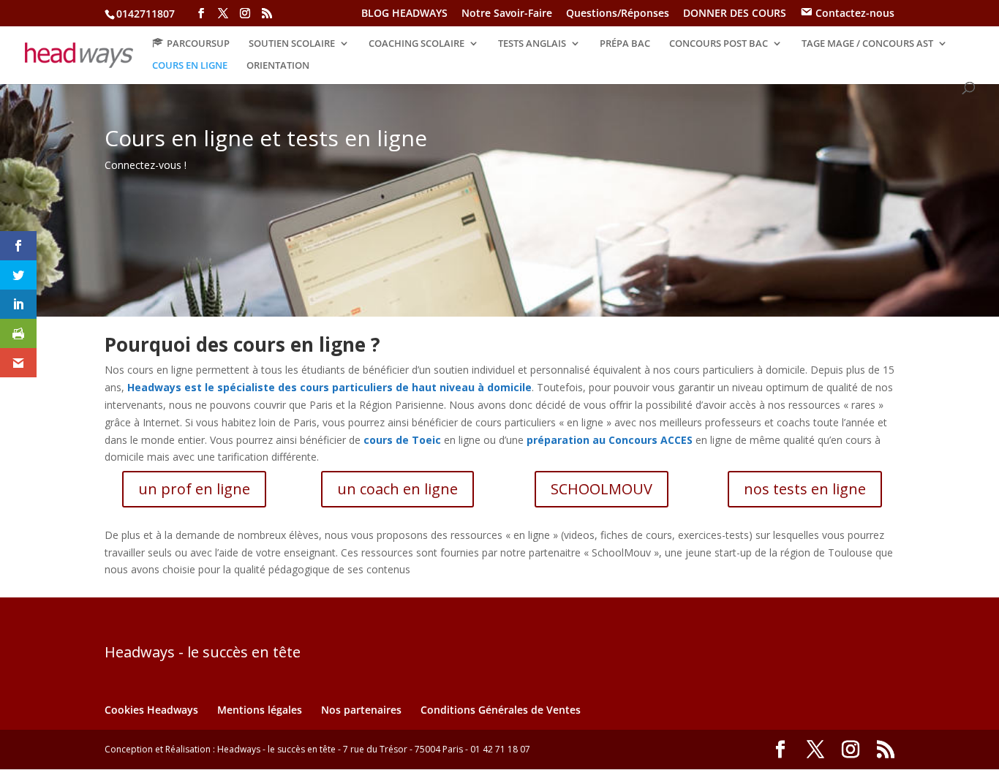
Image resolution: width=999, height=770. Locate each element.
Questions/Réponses (617, 14)
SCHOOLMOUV (601, 489)
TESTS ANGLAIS (532, 44)
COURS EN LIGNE (189, 66)
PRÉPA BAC (625, 44)
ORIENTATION (277, 66)
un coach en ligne (397, 489)
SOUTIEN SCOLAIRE (292, 44)
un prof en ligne (194, 489)
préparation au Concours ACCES (610, 440)
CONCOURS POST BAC (718, 44)
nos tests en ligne (805, 489)
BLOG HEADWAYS (404, 14)
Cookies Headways (151, 710)
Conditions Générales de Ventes (501, 710)
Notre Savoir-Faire (506, 14)
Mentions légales (259, 710)
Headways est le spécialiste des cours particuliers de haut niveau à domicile (329, 387)
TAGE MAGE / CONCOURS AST (867, 44)
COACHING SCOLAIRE (416, 44)
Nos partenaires (361, 710)
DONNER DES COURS (734, 14)
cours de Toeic (402, 440)
